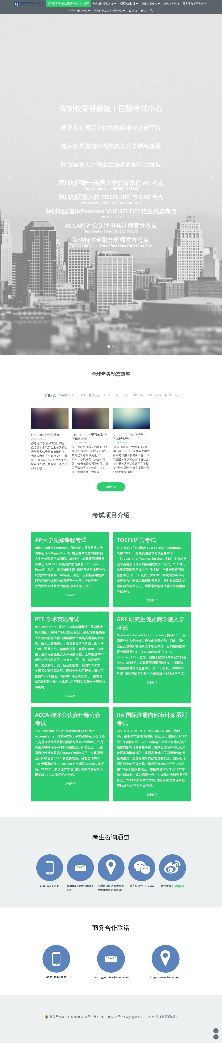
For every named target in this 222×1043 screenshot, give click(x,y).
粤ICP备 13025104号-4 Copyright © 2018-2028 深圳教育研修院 (135, 1016)
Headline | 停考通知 (45, 435)
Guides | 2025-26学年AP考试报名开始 (130, 436)
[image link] (80, 867)
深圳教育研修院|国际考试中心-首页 (68, 3)
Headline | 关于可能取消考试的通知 (89, 436)
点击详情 (70, 595)
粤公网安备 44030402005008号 (70, 1017)
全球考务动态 (171, 3)
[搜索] (151, 11)
